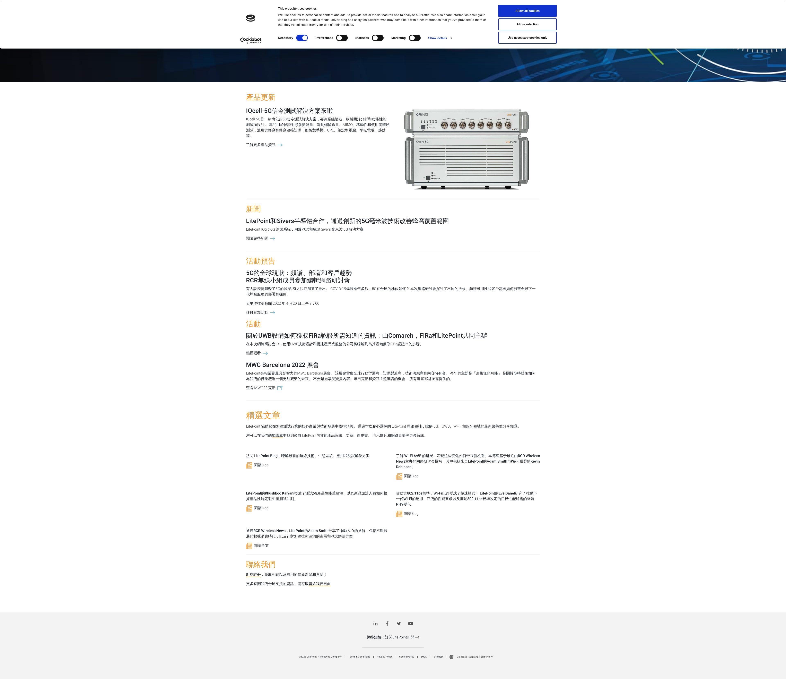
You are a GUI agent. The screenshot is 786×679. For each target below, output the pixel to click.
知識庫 (277, 436)
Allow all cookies (527, 10)
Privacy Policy (384, 657)
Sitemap (438, 657)
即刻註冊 (253, 575)
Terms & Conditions (359, 657)
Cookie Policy (406, 657)
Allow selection (528, 24)
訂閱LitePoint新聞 (391, 637)
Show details (437, 38)
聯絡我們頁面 (320, 584)
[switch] (342, 38)
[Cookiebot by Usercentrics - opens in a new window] (251, 40)
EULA (424, 657)
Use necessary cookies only (527, 37)
